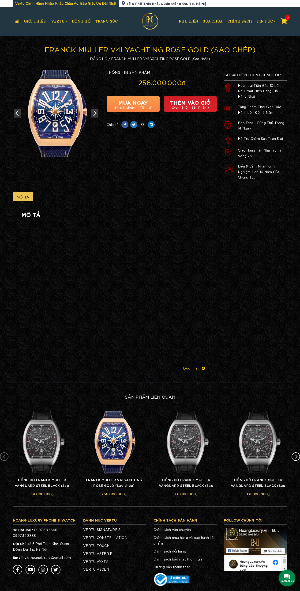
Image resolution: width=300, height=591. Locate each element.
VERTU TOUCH (96, 545)
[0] (284, 20)
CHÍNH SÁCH (239, 21)
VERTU (58, 21)
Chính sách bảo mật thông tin (178, 559)
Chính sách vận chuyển (172, 529)
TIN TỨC (265, 21)
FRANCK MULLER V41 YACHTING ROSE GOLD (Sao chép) (114, 482)
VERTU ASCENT (97, 569)
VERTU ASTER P (97, 553)
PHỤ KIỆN (188, 21)
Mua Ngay (133, 104)
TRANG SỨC (106, 21)
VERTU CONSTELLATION (105, 537)
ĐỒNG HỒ (81, 21)
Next (94, 113)
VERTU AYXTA (96, 561)
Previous (17, 113)
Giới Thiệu (35, 21)
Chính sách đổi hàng (170, 551)
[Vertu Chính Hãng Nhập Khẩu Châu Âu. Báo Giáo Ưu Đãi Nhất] (150, 21)
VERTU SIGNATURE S (101, 529)
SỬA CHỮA (212, 21)
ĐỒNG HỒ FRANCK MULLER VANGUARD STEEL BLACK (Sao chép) (42, 483)
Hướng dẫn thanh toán (172, 567)
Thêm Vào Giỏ (190, 104)
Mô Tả (23, 196)
